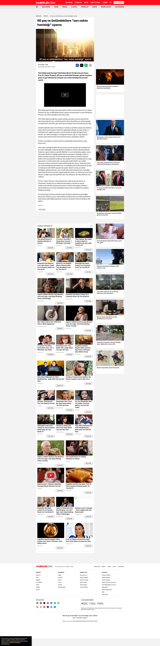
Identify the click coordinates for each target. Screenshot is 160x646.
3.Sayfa (38, 587)
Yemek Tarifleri (84, 587)
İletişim (109, 566)
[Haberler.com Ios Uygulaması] (84, 603)
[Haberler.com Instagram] (47, 603)
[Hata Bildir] (76, 621)
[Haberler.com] (44, 566)
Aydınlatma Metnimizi (14, 642)
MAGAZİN (78, 2)
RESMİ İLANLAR (106, 7)
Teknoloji (60, 577)
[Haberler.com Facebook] (41, 603)
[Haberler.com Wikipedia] (41, 607)
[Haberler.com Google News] (37, 603)
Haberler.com (83, 572)
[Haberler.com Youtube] (44, 607)
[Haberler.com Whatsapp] (55, 603)
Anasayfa (38, 16)
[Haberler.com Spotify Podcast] (58, 603)
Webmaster (105, 587)
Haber (74, 617)
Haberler (38, 572)
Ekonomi (38, 575)
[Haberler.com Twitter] (44, 603)
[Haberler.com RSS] (37, 607)
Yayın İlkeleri (121, 566)
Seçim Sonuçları (84, 580)
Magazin (38, 580)
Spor (37, 577)
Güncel (46, 16)
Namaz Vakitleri (84, 577)
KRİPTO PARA (95, 2)
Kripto (37, 584)
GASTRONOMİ (119, 7)
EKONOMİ (69, 2)
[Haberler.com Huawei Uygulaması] (100, 603)
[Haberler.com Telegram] (51, 607)
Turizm (60, 582)
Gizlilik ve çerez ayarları (68, 621)
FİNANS (64, 7)
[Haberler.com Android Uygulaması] (92, 603)
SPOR (86, 2)
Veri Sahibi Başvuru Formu (109, 584)
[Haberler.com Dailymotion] (55, 607)
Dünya (37, 589)
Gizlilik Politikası (106, 577)
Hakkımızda (97, 566)
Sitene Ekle (105, 594)
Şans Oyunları (83, 582)
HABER (105, 2)
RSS (103, 592)
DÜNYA (94, 7)
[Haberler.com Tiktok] (47, 607)
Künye (114, 566)
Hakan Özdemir (42, 209)
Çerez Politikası (106, 580)
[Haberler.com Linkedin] (51, 603)
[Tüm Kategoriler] (37, 7)
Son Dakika (39, 582)
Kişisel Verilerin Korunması (109, 582)
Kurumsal (104, 572)
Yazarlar (60, 584)
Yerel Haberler (62, 587)
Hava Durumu (83, 575)
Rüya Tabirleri (83, 584)
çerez (2, 639)
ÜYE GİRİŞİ (120, 2)
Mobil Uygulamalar (107, 589)
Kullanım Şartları (106, 575)
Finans (59, 580)
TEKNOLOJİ (84, 7)
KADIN (56, 7)
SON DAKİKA (46, 7)
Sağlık (59, 575)
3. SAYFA (74, 7)
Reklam (104, 566)
